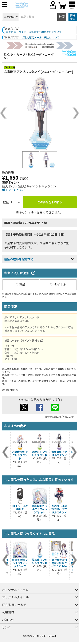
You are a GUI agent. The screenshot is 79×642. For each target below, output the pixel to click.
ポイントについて (14, 190)
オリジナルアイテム (15, 590)
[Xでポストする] (24, 410)
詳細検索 (72, 17)
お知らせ (8, 620)
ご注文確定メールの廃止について (40, 37)
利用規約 (8, 612)
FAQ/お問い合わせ (14, 605)
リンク (6, 627)
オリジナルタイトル (15, 597)
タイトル (60, 284)
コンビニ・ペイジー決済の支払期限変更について (34, 32)
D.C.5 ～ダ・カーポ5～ (29, 56)
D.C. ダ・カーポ (14, 54)
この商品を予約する (49, 202)
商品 (22, 284)
